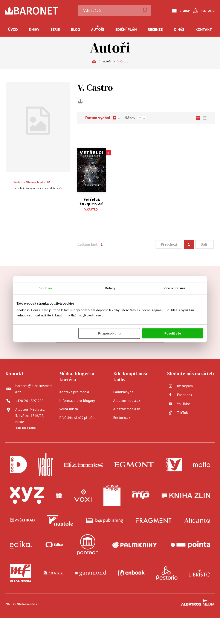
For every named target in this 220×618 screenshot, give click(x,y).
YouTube (183, 403)
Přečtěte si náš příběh (77, 417)
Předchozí (169, 244)
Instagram (185, 386)
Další (205, 244)
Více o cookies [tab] (174, 288)
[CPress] (53, 573)
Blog (75, 29)
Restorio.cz (121, 417)
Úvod (13, 29)
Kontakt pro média (74, 392)
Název (130, 118)
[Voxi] (83, 495)
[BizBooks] (83, 464)
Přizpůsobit (107, 333)
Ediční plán (126, 29)
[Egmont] (134, 464)
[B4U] (104, 520)
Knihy (34, 29)
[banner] (40, 11)
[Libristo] (200, 573)
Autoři (97, 29)
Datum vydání (97, 118)
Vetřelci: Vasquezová (91, 201)
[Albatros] (173, 464)
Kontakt (204, 29)
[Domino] (18, 464)
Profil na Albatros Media (29, 182)
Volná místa (68, 409)
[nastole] (60, 520)
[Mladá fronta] (20, 573)
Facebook (184, 394)
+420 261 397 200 (29, 400)
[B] (91, 164)
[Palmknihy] (134, 544)
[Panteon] (88, 544)
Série (55, 29)
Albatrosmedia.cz (126, 400)
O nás (179, 29)
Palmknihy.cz (123, 392)
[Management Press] (141, 495)
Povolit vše (172, 333)
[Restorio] (167, 573)
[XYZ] (26, 495)
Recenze (155, 29)
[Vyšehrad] (22, 520)
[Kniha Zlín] (186, 495)
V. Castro (91, 209)
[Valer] (45, 464)
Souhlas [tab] (45, 288)
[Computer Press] (112, 495)
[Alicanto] (197, 520)
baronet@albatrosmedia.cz (33, 388)
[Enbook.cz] (131, 573)
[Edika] (20, 544)
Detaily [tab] (110, 288)
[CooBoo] (59, 495)
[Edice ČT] (54, 544)
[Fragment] (153, 520)
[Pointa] (191, 544)
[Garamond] (90, 573)
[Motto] (202, 464)
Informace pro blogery (77, 400)
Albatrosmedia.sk (126, 409)
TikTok (182, 412)
